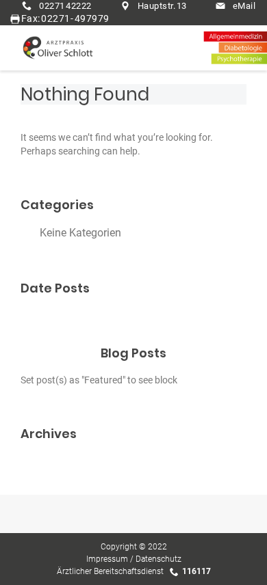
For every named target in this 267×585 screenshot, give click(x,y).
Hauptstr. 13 (162, 6)
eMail (244, 6)
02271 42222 (65, 6)
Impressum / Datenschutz (133, 559)
